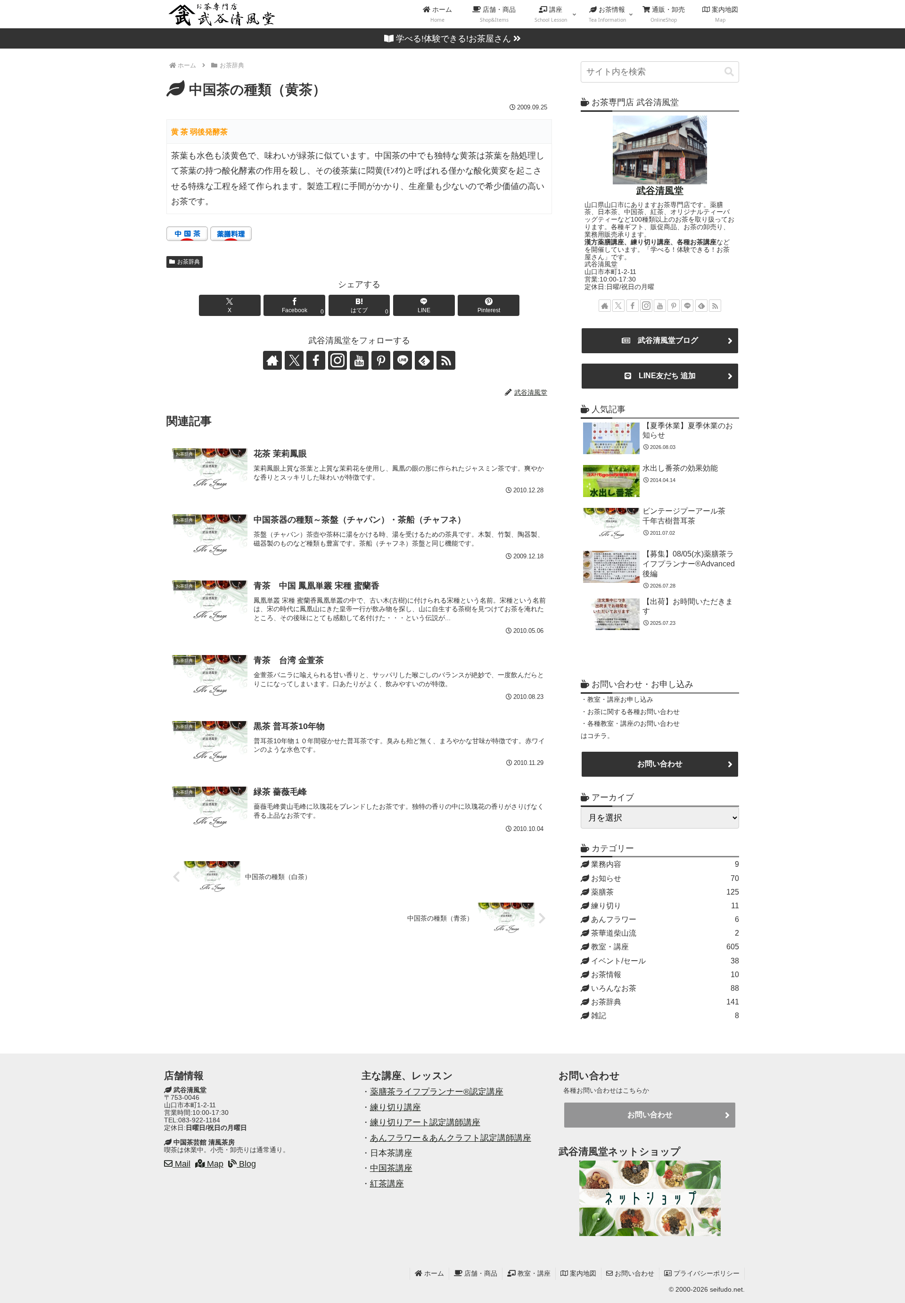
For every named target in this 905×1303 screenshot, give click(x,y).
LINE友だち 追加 (663, 376)
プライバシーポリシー (706, 1273)
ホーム (433, 1273)
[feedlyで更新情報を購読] (424, 360)
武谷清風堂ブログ (664, 340)
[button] (729, 71)
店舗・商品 (479, 1273)
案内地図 (582, 1273)
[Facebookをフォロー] (315, 360)
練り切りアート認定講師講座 (425, 1122)
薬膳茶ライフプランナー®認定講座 (436, 1091)
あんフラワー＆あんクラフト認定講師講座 (450, 1138)
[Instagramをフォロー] (337, 360)
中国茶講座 (391, 1168)
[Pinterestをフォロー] (380, 360)
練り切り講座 (395, 1107)
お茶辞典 (188, 261)
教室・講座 (533, 1273)
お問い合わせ (660, 764)
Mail (181, 1164)
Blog (246, 1164)
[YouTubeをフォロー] (359, 360)
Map (214, 1164)
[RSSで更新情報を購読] (445, 360)
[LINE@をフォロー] (402, 360)
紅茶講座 (387, 1183)
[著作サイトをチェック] (272, 360)
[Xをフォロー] (294, 360)
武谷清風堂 (659, 190)
